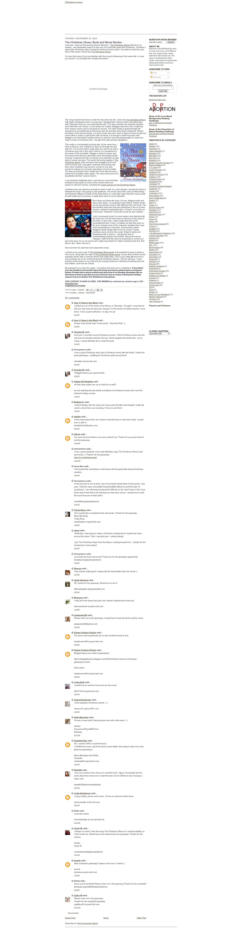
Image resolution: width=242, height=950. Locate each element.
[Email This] (91, 290)
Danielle (78, 770)
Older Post (141, 918)
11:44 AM (77, 443)
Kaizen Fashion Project (85, 632)
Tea (150, 287)
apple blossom (81, 580)
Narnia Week (154, 252)
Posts (154, 73)
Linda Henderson (82, 793)
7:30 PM (77, 875)
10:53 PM (77, 907)
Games (151, 205)
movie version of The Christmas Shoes (118, 185)
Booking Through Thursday (159, 163)
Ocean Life (153, 259)
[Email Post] (87, 289)
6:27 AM (76, 574)
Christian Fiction (155, 179)
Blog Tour (152, 158)
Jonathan (152, 229)
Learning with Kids (156, 236)
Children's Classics (156, 175)
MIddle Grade (154, 243)
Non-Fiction (153, 257)
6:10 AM (76, 712)
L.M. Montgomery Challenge (160, 233)
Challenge (153, 172)
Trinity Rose (80, 510)
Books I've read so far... (157, 100)
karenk (77, 860)
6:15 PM (77, 764)
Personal (152, 264)
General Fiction (155, 208)
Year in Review (154, 302)
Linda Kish (79, 682)
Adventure (153, 149)
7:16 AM (76, 396)
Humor (151, 222)
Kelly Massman (81, 717)
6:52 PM (77, 890)
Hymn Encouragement (157, 224)
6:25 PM (77, 788)
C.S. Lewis (153, 168)
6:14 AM (76, 326)
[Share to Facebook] (98, 290)
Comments (156, 77)
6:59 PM (77, 644)
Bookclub (152, 161)
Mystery (152, 250)
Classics (152, 191)
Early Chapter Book (156, 198)
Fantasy (152, 201)
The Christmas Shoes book (102, 252)
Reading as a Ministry (157, 276)
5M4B (151, 144)
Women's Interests (156, 297)
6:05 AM (76, 563)
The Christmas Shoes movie (107, 254)
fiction (151, 203)
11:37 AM (77, 735)
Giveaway (153, 210)
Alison (77, 434)
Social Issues (154, 285)
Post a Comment (73, 913)
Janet (76, 530)
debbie (77, 417)
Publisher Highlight (156, 266)
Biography (153, 153)
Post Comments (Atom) (87, 923)
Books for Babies (155, 165)
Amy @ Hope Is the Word (86, 303)
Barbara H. (79, 402)
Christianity (153, 182)
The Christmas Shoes (101, 52)
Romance (152, 280)
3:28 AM (76, 525)
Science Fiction (155, 283)
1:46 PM (77, 627)
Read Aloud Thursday (157, 271)
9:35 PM (77, 694)
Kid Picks (152, 231)
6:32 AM (76, 344)
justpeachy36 (80, 615)
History (151, 217)
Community (153, 193)
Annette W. (79, 332)
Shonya (77, 568)
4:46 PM (77, 475)
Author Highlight (155, 151)
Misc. (151, 245)
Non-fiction (153, 255)
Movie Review (154, 248)
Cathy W (78, 895)
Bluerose (78, 598)
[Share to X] (94, 290)
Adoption (152, 146)
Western (152, 292)
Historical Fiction (155, 215)
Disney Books (154, 196)
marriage (152, 238)
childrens (152, 177)
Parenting (152, 262)
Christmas (153, 184)
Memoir (152, 240)
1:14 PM (77, 609)
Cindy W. (78, 828)
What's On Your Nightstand (159, 295)
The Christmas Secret (120, 45)
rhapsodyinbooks (82, 700)
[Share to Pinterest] (101, 290)
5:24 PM (77, 504)
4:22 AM (76, 548)
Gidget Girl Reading (83, 381)
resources (153, 278)
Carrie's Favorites (155, 170)
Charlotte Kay (71, 283)
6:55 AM (76, 592)
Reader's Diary (154, 273)
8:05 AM (76, 428)
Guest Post (153, 212)
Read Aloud (153, 269)
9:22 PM (77, 805)
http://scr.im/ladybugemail (85, 457)
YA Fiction (152, 299)
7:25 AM (76, 411)
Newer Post (70, 918)
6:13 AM (76, 315)
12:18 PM (77, 461)
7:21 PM (77, 855)
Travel (151, 290)
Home (151, 219)
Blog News (153, 156)
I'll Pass (152, 226)
